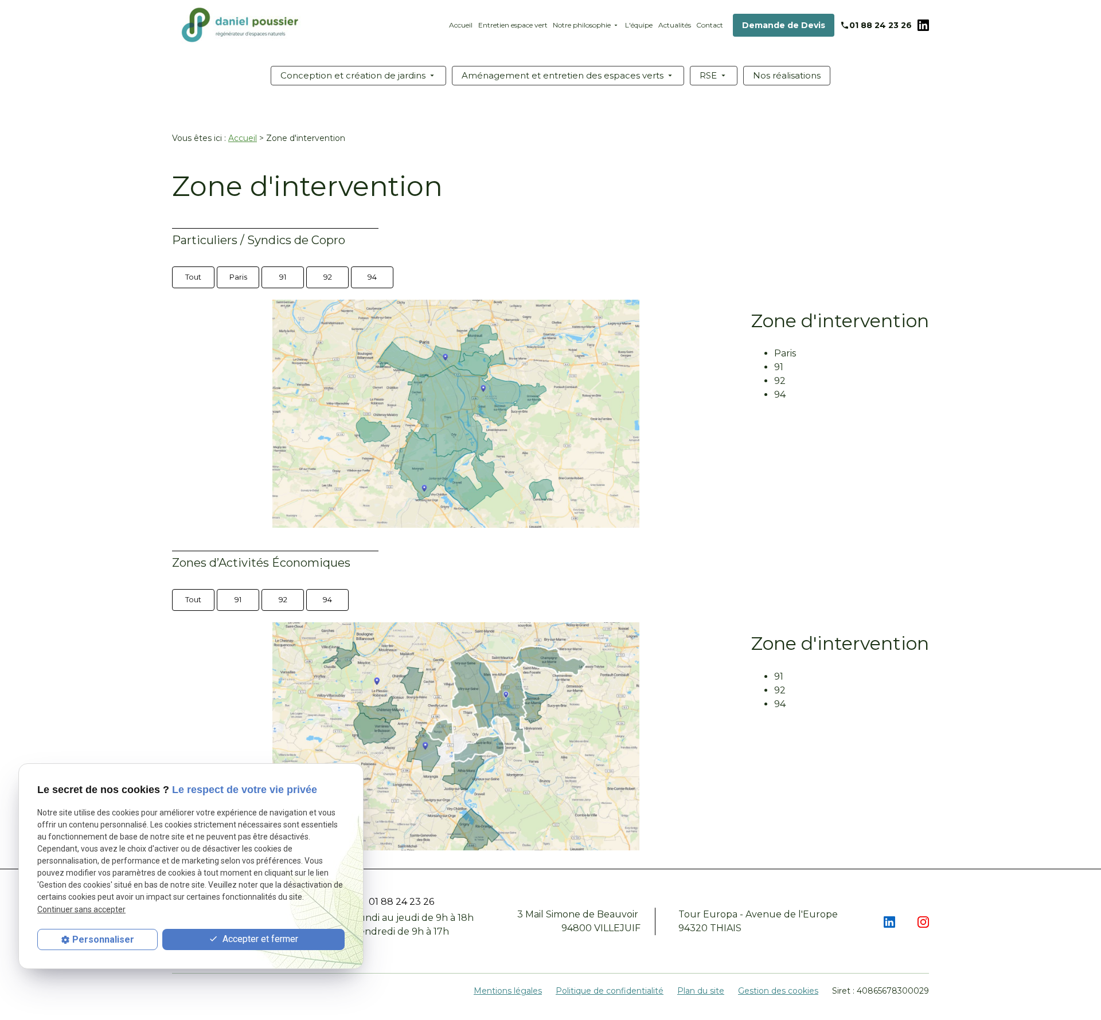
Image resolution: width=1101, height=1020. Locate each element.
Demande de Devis (783, 25)
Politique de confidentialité (609, 991)
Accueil (461, 25)
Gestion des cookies (778, 991)
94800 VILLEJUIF (579, 921)
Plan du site (700, 991)
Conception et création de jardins (352, 75)
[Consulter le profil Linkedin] (923, 24)
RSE (708, 75)
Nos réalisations (787, 75)
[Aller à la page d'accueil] (241, 25)
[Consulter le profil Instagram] (923, 921)
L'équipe (639, 25)
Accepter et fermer (259, 938)
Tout (193, 276)
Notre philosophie (582, 25)
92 (327, 276)
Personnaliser (103, 939)
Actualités (674, 25)
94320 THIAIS (759, 921)
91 (282, 276)
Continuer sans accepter (81, 909)
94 (372, 276)
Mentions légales (508, 991)
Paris (238, 276)
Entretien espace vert (513, 25)
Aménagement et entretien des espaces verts (562, 75)
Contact (709, 25)
